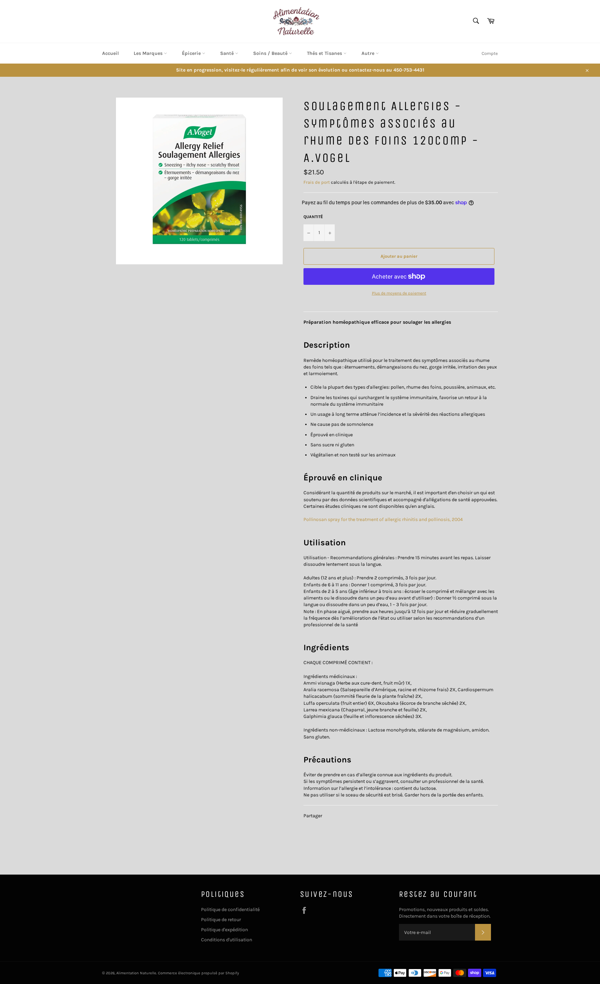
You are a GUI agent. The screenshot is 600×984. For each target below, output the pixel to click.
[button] (326, 345)
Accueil (110, 53)
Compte (490, 53)
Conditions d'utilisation (226, 940)
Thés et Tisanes (325, 53)
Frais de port (316, 182)
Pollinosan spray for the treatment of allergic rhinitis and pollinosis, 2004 (383, 519)
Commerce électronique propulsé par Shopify (198, 973)
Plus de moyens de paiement (399, 293)
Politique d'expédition (224, 930)
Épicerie (192, 53)
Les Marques (149, 53)
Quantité (313, 216)
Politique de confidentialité (230, 909)
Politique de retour (221, 920)
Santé (227, 53)
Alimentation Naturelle (136, 973)
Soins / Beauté (271, 53)
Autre (368, 53)
